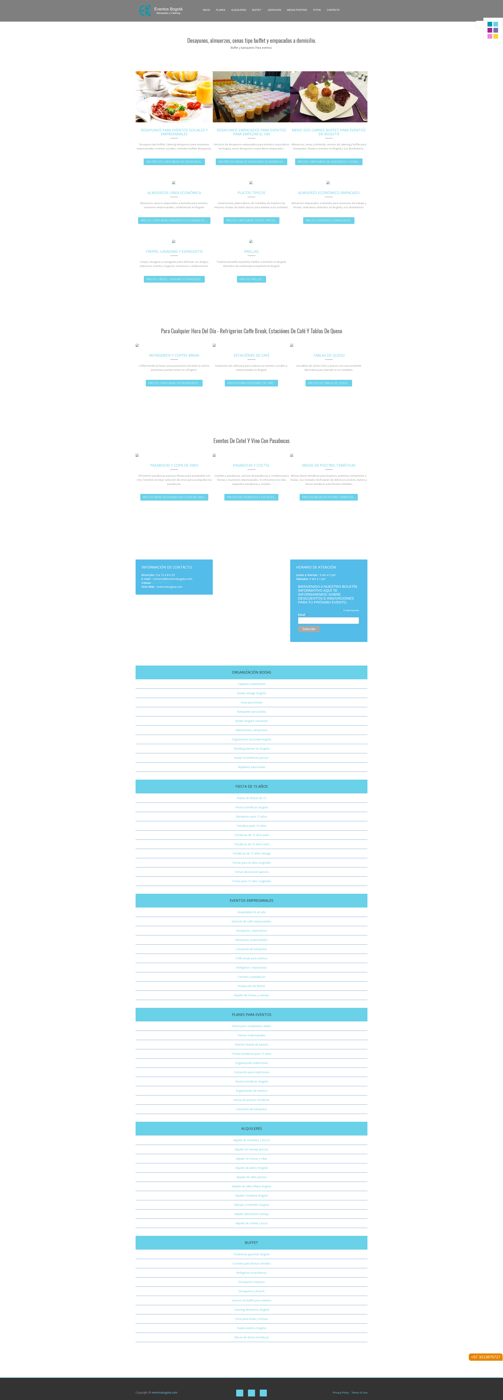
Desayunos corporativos (251, 930)
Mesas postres (297, 9)
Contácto (333, 9)
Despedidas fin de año (251, 912)
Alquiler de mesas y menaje (251, 995)
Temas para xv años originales (251, 862)
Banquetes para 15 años (251, 816)
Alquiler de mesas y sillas (251, 1158)
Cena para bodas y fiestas (251, 1319)
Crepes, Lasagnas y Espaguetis (174, 251)
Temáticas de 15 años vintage (251, 853)
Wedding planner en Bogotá (251, 748)
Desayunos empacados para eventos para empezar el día (251, 132)
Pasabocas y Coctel (251, 465)
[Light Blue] (489, 30)
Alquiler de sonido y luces (252, 1223)
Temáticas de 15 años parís (251, 835)
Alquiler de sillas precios (252, 1177)
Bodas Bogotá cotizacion (251, 721)
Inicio (206, 9)
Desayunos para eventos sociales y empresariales (174, 132)
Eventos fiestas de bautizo (251, 1044)
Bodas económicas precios (251, 758)
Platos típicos (251, 192)
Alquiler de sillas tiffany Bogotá (251, 1186)
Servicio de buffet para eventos (251, 1300)
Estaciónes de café (251, 355)
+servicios (274, 9)
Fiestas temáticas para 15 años (252, 1054)
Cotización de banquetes (251, 949)
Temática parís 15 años (251, 826)
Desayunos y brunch (251, 1291)
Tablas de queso (329, 355)
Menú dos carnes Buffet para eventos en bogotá (329, 132)
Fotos (317, 9)
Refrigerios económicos (251, 1273)
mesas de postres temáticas (251, 1100)
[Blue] (495, 24)
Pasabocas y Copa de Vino (174, 465)
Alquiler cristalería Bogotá (251, 1195)
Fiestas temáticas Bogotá (251, 807)
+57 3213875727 (485, 1357)
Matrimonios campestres (252, 730)
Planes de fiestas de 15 (251, 798)
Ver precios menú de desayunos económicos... (251, 162)
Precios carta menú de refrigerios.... (174, 383)
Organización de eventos (251, 1090)
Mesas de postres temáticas (328, 465)
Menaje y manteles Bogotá (251, 1205)
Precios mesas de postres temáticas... (328, 497)
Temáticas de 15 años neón (251, 844)
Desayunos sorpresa (251, 1282)
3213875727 (161, 583)
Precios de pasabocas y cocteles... (251, 497)
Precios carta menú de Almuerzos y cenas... (329, 162)
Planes (220, 9)
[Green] (495, 30)
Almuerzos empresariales (251, 940)
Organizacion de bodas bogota (251, 739)
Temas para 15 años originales (251, 881)
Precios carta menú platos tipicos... (251, 220)
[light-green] (489, 36)
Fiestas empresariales (251, 1035)
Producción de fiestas (251, 986)
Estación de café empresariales (251, 921)
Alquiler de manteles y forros (251, 1140)
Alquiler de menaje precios (251, 1149)
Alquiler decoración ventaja (251, 1214)
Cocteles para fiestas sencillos (251, 1263)
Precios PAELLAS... (251, 279)
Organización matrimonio (251, 1063)
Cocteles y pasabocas (251, 977)
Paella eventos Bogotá (251, 1328)
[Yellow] (495, 36)
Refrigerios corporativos (251, 967)
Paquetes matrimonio (251, 684)
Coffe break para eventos (251, 958)
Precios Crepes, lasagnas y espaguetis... (174, 279)
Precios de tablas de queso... (329, 383)
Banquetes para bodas (251, 711)
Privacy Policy (341, 1392)
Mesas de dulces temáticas (251, 1337)
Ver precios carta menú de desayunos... (174, 162)
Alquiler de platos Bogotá (251, 1168)
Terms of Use (359, 1392)
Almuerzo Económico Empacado (329, 192)
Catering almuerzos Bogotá (251, 1309)
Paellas (251, 251)
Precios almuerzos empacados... (329, 220)
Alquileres (238, 9)
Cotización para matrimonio (251, 1072)
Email (303, 615)
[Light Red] (489, 24)
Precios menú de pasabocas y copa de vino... (174, 497)
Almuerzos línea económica (174, 192)
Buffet (256, 9)
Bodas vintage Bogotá (251, 693)
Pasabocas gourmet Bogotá (251, 1254)
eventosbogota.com (164, 1392)
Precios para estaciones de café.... (251, 383)
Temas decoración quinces (251, 872)
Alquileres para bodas (251, 767)
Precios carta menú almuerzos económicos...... (174, 220)
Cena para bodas (251, 702)
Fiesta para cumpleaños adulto (251, 1026)
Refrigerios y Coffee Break (174, 355)
